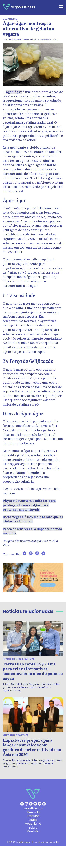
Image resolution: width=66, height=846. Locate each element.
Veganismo (10, 18)
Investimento (12, 659)
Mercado (9, 735)
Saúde (33, 820)
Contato (33, 831)
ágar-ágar (14, 92)
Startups (28, 659)
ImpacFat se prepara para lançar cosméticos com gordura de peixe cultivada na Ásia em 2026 (32, 747)
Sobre (33, 827)
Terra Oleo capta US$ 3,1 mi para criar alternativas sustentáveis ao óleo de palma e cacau (33, 671)
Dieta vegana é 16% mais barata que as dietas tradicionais (33, 519)
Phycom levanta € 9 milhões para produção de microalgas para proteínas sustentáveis (29, 505)
